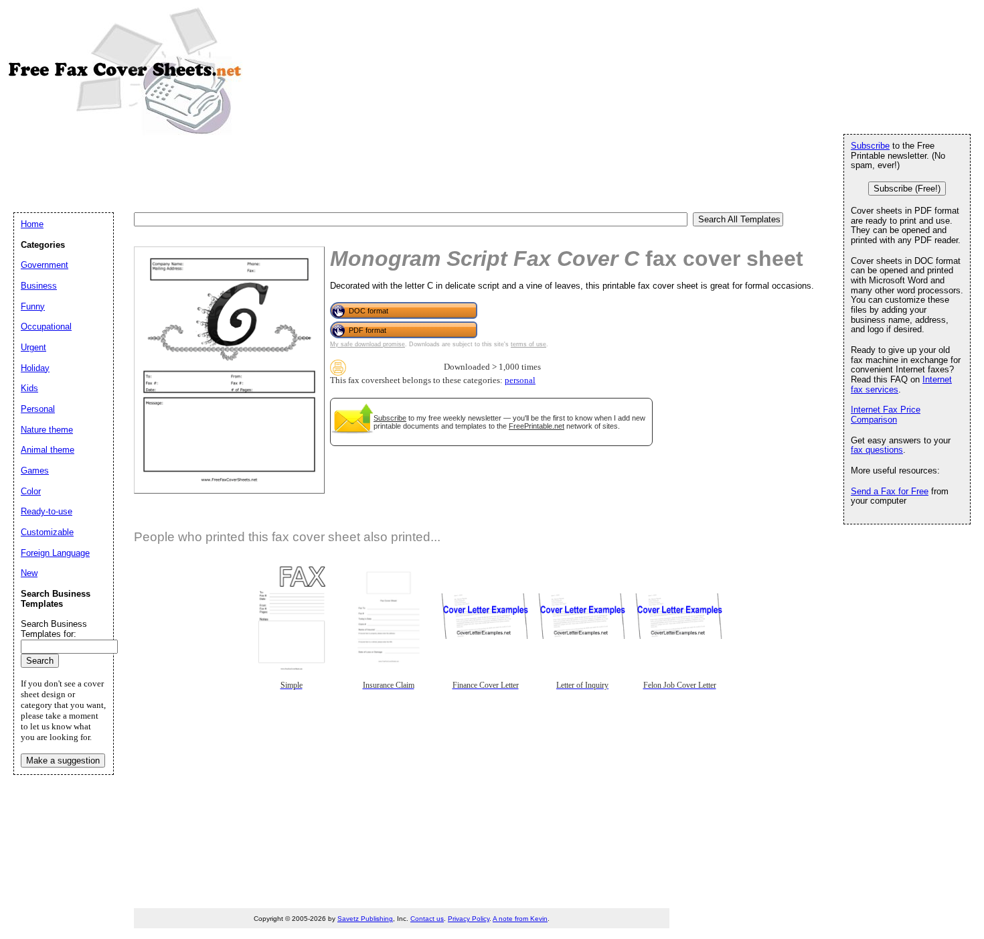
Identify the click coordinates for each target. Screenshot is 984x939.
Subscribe (390, 418)
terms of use (528, 344)
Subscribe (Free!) (907, 189)
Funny (33, 306)
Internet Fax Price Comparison (885, 415)
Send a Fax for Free (889, 491)
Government (44, 265)
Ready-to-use (46, 511)
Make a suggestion (63, 760)
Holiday (35, 368)
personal (520, 380)
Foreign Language (55, 553)
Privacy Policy (468, 918)
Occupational (46, 326)
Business (39, 286)
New (29, 573)
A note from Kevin (520, 918)
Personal (38, 409)
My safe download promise (367, 344)
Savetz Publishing (365, 918)
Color (31, 491)
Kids (29, 388)
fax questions (877, 450)
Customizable (47, 532)
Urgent (33, 347)
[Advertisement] (257, 173)
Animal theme (47, 450)
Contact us (427, 918)
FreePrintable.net (536, 426)
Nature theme (47, 430)
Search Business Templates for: (54, 629)
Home (32, 224)
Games (35, 470)
